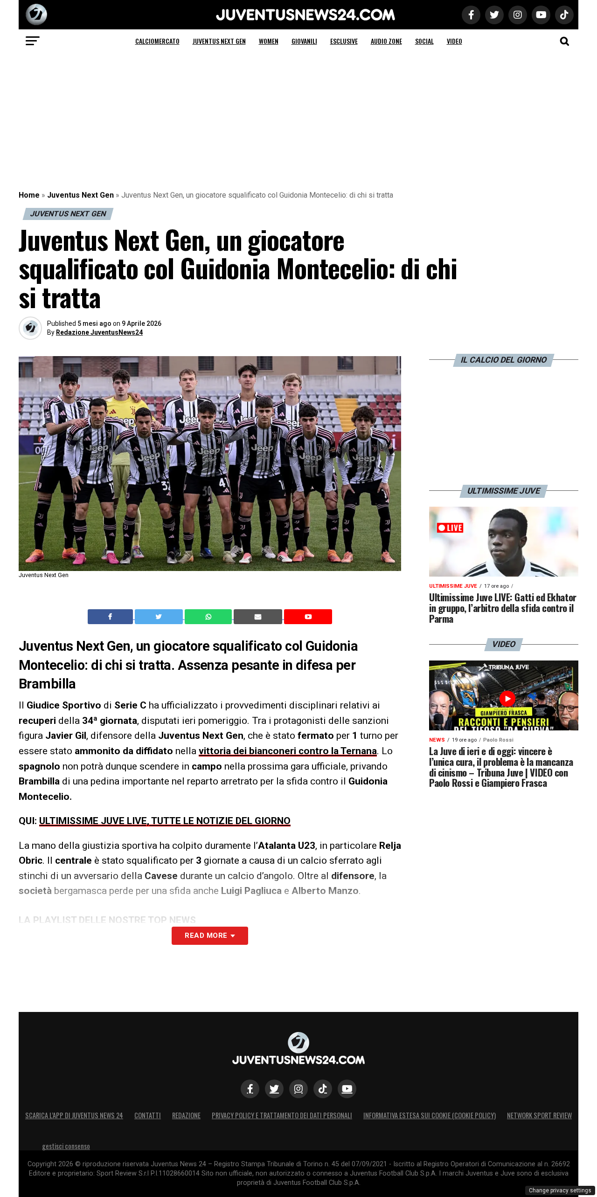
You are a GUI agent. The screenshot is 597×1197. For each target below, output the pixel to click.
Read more (206, 935)
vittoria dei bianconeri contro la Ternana (288, 751)
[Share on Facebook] (111, 616)
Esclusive (344, 41)
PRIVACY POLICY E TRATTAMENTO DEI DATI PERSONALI (282, 1115)
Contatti (147, 1115)
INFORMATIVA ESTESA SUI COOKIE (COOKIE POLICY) (429, 1115)
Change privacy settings (560, 1190)
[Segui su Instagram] (298, 1089)
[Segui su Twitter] (274, 1089)
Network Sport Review (539, 1115)
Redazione (186, 1115)
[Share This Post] (209, 616)
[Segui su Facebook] (250, 1089)
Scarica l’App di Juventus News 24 (74, 1115)
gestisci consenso (66, 1146)
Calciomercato (157, 41)
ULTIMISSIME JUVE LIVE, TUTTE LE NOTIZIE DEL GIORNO (165, 820)
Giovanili (304, 41)
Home (29, 195)
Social (424, 41)
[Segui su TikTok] (322, 1089)
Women (268, 41)
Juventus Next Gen (219, 41)
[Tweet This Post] (160, 616)
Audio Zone (386, 41)
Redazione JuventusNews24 (99, 332)
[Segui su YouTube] (347, 1089)
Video (454, 41)
